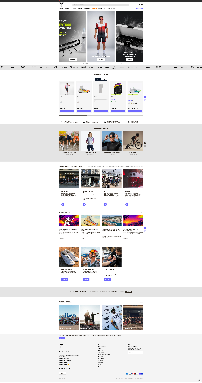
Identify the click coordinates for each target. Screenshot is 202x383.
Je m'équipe (101, 59)
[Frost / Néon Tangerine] (78, 102)
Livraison (99, 348)
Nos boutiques (123, 0)
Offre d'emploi (100, 362)
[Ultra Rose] (61, 102)
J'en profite (129, 59)
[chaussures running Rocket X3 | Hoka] (135, 88)
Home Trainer (133, 152)
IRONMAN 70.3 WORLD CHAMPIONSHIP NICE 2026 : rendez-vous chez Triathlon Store (132, 229)
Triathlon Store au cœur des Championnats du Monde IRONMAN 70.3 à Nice (68, 229)
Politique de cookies (140, 378)
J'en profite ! (72, 59)
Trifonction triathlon (90, 152)
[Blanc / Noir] (95, 101)
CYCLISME (67, 8)
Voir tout (141, 212)
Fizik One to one (101, 360)
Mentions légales (130, 378)
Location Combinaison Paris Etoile (104, 354)
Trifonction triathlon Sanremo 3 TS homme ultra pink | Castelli (66, 99)
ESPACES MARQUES (101, 8)
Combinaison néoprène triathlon (111, 152)
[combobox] (100, 5)
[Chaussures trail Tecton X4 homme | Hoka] (84, 88)
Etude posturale (100, 356)
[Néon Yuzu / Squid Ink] (132, 103)
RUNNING (73, 8)
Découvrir (65, 279)
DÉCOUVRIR (86, 279)
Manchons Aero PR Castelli (99, 98)
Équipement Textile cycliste (69, 152)
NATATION (61, 8)
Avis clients (100, 364)
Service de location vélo (102, 346)
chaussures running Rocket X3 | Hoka (134, 99)
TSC (98, 366)
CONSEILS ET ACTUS (111, 8)
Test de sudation (101, 358)
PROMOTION (94, 8)
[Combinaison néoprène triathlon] (112, 141)
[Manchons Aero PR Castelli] (101, 88)
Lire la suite (62, 338)
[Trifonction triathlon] (90, 141)
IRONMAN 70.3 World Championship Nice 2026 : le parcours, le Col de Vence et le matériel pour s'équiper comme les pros (111, 230)
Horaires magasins (101, 352)
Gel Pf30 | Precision (115, 98)
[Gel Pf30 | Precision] (118, 88)
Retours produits (101, 350)
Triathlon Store (63, 378)
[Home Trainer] (133, 141)
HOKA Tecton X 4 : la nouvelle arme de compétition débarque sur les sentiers (90, 229)
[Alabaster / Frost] (134, 103)
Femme (104, 79)
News (129, 0)
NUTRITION (80, 8)
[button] (142, 5)
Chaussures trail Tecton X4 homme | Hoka (84, 99)
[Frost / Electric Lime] (129, 103)
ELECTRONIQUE (87, 8)
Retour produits (121, 378)
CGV (135, 378)
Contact (125, 378)
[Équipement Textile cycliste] (69, 141)
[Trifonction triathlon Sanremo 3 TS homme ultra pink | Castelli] (67, 88)
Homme (98, 79)
